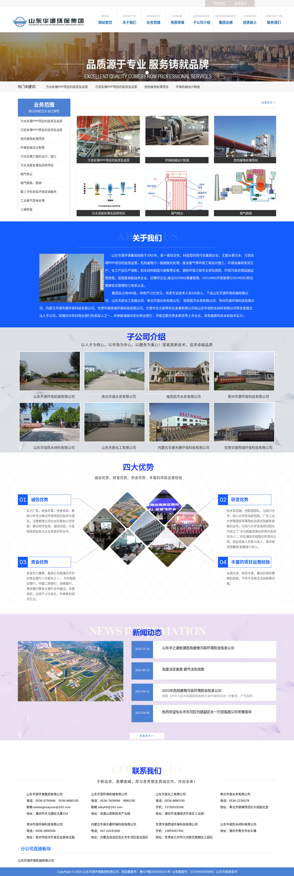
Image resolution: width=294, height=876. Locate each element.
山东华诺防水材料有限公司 (54, 448)
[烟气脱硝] (246, 185)
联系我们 (241, 3)
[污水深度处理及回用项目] (108, 191)
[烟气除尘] (177, 203)
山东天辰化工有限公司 (119, 448)
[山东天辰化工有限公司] (114, 422)
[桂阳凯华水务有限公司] (179, 371)
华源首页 (219, 3)
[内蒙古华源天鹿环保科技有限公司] (179, 422)
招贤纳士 (250, 19)
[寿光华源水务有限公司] (114, 371)
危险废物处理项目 (156, 87)
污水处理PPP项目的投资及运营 (67, 87)
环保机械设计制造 (188, 87)
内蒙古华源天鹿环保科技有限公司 (183, 448)
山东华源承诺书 (226, 871)
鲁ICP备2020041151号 (155, 871)
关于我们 (129, 19)
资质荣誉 (177, 19)
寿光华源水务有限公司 (119, 396)
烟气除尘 (177, 213)
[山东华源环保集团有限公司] (147, 56)
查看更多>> (269, 102)
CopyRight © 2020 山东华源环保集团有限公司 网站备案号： (98, 871)
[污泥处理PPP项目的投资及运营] (108, 139)
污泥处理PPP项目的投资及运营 (116, 87)
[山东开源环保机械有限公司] (50, 371)
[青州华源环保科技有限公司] (244, 371)
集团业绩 (225, 19)
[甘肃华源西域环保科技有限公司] (244, 422)
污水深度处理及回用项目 (108, 213)
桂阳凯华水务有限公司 (183, 396)
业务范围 (153, 19)
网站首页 (105, 19)
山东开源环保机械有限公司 (54, 396)
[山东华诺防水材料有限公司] (50, 422)
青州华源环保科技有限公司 (248, 396)
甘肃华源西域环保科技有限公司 (248, 448)
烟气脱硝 (246, 213)
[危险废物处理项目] (246, 147)
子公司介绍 (201, 19)
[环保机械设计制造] (177, 130)
